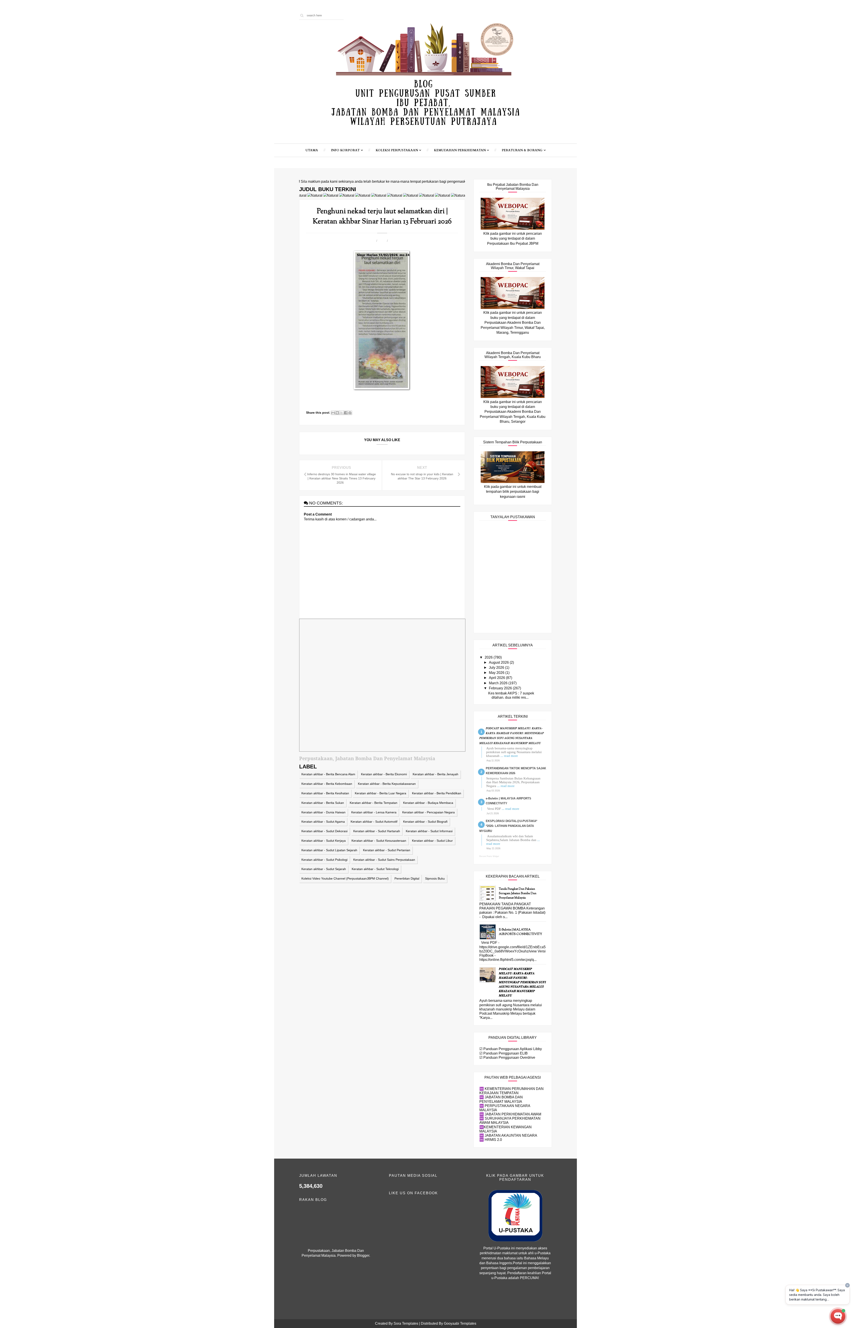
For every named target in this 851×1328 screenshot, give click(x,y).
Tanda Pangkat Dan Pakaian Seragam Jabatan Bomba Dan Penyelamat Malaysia (517, 893)
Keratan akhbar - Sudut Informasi (429, 831)
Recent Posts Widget (489, 856)
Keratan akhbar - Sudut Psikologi (324, 859)
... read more (509, 756)
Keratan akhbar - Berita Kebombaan (326, 783)
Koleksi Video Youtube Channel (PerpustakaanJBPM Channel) (345, 878)
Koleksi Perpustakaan (397, 150)
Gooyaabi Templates (460, 1323)
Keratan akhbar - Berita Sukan (322, 803)
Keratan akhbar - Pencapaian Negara (428, 812)
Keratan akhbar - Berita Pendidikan (436, 793)
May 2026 (497, 673)
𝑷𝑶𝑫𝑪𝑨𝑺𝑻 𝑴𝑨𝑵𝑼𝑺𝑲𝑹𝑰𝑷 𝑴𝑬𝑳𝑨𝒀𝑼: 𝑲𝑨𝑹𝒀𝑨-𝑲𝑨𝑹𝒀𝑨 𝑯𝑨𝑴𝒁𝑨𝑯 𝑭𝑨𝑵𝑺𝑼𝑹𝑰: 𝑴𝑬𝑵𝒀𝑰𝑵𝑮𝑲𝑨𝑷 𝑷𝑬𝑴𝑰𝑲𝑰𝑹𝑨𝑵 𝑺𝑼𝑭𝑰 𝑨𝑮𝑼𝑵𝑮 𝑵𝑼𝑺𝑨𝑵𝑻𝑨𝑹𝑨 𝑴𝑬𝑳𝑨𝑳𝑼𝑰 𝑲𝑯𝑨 (522, 982)
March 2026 (498, 683)
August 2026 (499, 662)
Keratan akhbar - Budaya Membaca (428, 803)
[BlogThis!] (337, 413)
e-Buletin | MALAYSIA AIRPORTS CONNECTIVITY (520, 932)
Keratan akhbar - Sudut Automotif (374, 821)
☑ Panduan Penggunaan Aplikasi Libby (510, 1049)
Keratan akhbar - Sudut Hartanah (376, 831)
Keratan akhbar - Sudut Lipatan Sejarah (329, 850)
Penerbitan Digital (406, 878)
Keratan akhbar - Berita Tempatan (373, 803)
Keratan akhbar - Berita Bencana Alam (328, 774)
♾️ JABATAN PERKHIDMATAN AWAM (510, 1114)
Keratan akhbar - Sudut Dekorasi (324, 831)
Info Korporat (345, 150)
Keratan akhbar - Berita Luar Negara (380, 793)
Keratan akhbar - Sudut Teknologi (375, 869)
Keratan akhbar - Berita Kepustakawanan (387, 783)
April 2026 (497, 678)
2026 (489, 657)
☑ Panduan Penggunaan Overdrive (507, 1057)
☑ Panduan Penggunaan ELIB (503, 1053)
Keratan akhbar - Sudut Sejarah (323, 869)
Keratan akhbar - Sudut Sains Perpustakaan (384, 859)
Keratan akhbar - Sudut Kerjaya (323, 840)
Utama (312, 150)
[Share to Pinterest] (350, 413)
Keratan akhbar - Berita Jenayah (435, 774)
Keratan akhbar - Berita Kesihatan (325, 793)
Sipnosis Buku (435, 878)
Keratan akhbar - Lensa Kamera (373, 812)
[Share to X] (341, 413)
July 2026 (497, 667)
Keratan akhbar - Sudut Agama (323, 821)
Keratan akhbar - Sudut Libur (432, 840)
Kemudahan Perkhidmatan (460, 150)
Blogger (363, 1255)
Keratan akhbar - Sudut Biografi (425, 821)
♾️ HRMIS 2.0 (490, 1140)
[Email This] (333, 413)
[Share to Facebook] (346, 413)
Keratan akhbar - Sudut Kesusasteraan (378, 840)
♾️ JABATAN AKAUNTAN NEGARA (508, 1135)
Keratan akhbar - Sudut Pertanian (386, 850)
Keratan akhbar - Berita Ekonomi (384, 774)
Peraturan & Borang (522, 150)
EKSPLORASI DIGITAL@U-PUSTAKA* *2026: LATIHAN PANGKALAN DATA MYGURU (508, 826)
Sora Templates (406, 1323)
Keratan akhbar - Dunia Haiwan (323, 812)
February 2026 (501, 688)
